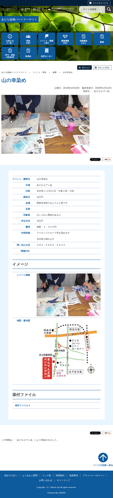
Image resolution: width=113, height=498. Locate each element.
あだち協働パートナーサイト (13, 72)
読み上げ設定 (104, 67)
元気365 (62, 493)
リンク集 (46, 475)
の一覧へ (10, 42)
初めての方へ (11, 475)
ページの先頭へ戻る (103, 465)
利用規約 (60, 475)
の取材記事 (10, 56)
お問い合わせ (40, 9)
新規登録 (27, 9)
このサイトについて (11, 9)
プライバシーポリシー (94, 475)
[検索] (109, 9)
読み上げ (86, 67)
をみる (83, 42)
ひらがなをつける (100, 3)
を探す (28, 42)
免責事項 (73, 475)
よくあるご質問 (29, 475)
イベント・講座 (39, 72)
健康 (55, 72)
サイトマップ (63, 480)
